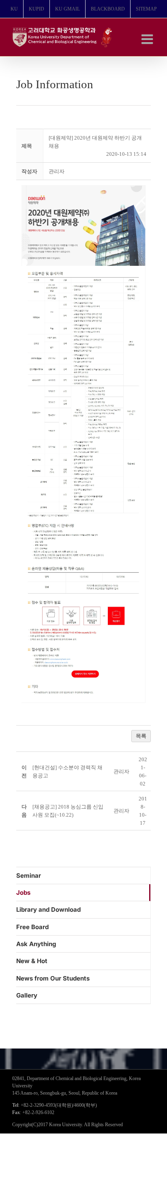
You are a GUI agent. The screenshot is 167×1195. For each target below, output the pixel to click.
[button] (56, 171)
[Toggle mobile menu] (148, 39)
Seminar (28, 875)
